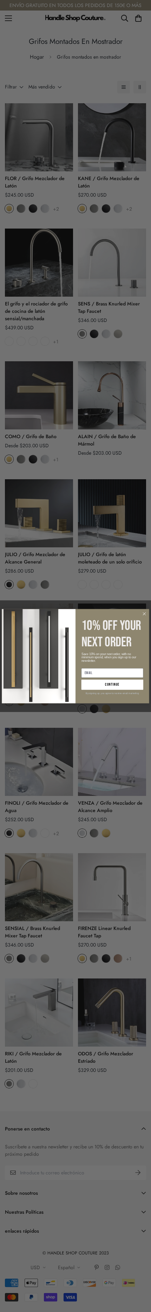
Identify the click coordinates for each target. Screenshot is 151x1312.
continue (112, 684)
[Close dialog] (144, 613)
